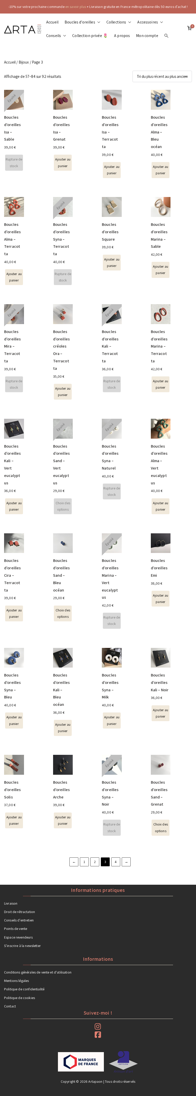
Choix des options (63, 506)
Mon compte (147, 35)
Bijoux (24, 62)
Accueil (52, 22)
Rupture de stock (14, 162)
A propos (122, 35)
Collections (116, 22)
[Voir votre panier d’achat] (189, 29)
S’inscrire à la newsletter (22, 945)
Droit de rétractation (19, 911)
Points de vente (15, 928)
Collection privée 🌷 (90, 35)
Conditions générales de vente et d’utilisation (37, 972)
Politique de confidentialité (24, 989)
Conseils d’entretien (19, 920)
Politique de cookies (19, 997)
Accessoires (147, 22)
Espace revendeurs (18, 937)
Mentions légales (16, 980)
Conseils (53, 35)
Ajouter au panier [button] (63, 162)
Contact (10, 1006)
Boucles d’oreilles (80, 22)
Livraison (10, 903)
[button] (97, 22)
